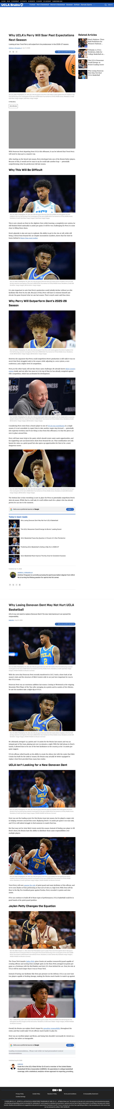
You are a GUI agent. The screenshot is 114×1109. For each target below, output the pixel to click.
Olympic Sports (86, 5)
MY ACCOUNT (47, 1)
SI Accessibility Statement (90, 1094)
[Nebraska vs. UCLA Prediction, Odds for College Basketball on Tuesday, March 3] (91, 53)
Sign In (110, 5)
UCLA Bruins (13, 106)
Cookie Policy (36, 1094)
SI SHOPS (39, 1)
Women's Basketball (57, 5)
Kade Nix (11, 620)
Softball (76, 5)
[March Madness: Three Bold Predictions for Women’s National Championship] (91, 42)
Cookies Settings (20, 1096)
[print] (19, 585)
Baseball (69, 5)
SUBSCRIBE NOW (57, 1)
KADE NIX (20, 1064)
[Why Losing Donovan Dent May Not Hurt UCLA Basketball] (91, 74)
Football (32, 5)
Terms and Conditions (70, 1094)
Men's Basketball (43, 5)
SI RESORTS (31, 1)
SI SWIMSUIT (15, 1)
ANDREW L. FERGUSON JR (25, 572)
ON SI (8, 1)
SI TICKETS (23, 1)
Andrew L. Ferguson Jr (15, 48)
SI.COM (3, 1)
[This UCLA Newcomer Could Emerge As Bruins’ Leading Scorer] (91, 63)
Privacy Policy (20, 1094)
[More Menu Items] (94, 5)
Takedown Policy (52, 1094)
